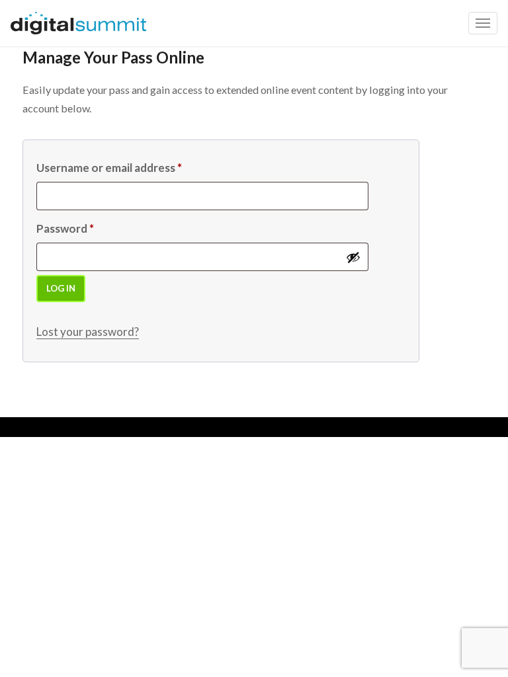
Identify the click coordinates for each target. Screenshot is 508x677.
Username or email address (109, 168)
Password (65, 228)
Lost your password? (87, 331)
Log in (60, 288)
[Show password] (353, 257)
